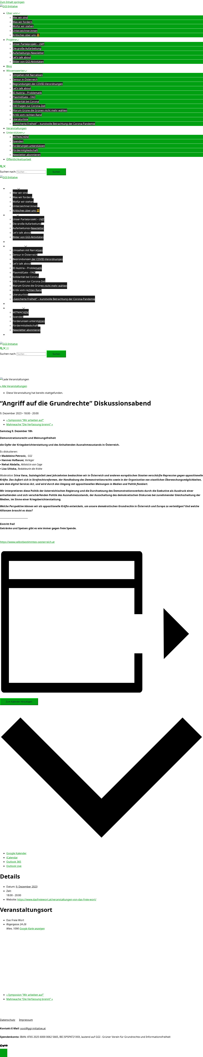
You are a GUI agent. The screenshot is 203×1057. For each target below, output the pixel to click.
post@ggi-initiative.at (33, 1028)
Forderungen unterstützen (29, 146)
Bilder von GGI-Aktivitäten (28, 61)
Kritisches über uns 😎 (26, 35)
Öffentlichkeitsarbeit (18, 159)
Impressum (26, 1020)
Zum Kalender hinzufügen (19, 701)
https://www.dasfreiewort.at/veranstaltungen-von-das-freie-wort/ (56, 899)
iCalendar (12, 857)
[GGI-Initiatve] (9, 6)
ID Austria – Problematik (27, 92)
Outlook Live (13, 866)
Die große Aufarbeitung (27, 48)
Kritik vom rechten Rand (27, 115)
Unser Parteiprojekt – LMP (28, 44)
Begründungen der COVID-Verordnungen (38, 84)
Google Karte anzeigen (32, 928)
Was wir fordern (22, 22)
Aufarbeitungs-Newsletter (28, 53)
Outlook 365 (13, 861)
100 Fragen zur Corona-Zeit (29, 106)
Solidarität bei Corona (26, 101)
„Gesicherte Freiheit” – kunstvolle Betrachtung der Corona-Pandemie (54, 123)
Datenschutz (7, 1020)
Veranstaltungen (16, 128)
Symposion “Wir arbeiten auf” (25, 420)
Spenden (18, 141)
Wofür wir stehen (23, 26)
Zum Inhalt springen (12, 2)
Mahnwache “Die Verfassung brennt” (29, 424)
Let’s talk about (22, 57)
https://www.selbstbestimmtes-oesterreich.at (27, 542)
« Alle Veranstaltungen (13, 386)
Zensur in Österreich (25, 79)
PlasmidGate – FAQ (24, 97)
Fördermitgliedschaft (25, 150)
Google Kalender (16, 853)
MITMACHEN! (21, 137)
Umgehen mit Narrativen (28, 75)
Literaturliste (20, 119)
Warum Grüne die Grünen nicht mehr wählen (40, 110)
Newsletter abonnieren (26, 154)
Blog (9, 66)
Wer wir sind (20, 17)
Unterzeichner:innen (25, 30)
